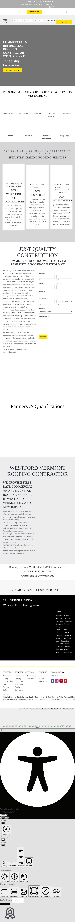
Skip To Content (6, 900)
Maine (58, 638)
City (40, 304)
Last (57, 280)
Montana (67, 647)
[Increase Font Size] (3, 817)
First (40, 280)
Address (42, 292)
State (57, 304)
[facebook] (52, 681)
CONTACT (43, 672)
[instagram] (56, 681)
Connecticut (68, 621)
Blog (4, 684)
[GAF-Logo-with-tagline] (9, 423)
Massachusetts (61, 641)
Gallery (5, 690)
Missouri (59, 647)
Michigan (67, 641)
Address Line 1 (43, 298)
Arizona (67, 616)
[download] (52, 418)
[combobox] (37, 718)
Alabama (59, 616)
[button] (1, 730)
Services (42, 308)
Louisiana (67, 635)
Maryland (67, 638)
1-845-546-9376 (56, 676)
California (67, 618)
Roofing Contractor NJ (29, 699)
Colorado (59, 621)
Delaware (59, 624)
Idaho (66, 627)
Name (42, 273)
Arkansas (59, 618)
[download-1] (52, 432)
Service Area (43, 681)
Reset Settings (5, 904)
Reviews (6, 687)
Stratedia (20, 697)
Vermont (48, 575)
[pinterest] (61, 681)
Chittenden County (32, 575)
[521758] (37, 423)
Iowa (57, 632)
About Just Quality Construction (8, 679)
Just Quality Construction (35, 697)
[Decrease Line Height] (3, 845)
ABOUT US (7, 672)
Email (42, 284)
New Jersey (68, 652)
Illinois (58, 630)
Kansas (66, 632)
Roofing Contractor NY (48, 699)
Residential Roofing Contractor (19, 687)
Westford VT (35, 567)
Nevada (66, 649)
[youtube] (65, 681)
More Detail (44, 316)
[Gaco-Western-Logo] (23, 433)
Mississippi (68, 644)
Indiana (66, 630)
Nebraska (59, 649)
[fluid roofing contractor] (66, 418)
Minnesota (60, 644)
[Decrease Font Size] (3, 823)
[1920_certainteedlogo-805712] (23, 423)
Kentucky (59, 635)
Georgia (59, 627)
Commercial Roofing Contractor (19, 679)
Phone (58, 284)
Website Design (8, 697)
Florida (66, 624)
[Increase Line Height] (3, 839)
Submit (64, 22)
